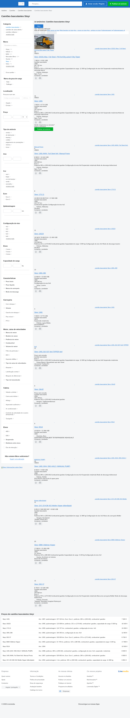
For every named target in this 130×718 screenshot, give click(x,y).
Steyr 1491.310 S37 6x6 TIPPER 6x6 (48, 352)
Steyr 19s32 (38, 389)
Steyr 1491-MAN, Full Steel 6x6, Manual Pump (52, 154)
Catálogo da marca (36, 690)
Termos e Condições (36, 676)
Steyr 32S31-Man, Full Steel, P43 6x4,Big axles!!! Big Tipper (57, 57)
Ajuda (3, 679)
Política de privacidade (37, 679)
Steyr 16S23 (39, 234)
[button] (36, 78)
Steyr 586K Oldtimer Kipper (44, 545)
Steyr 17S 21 (39, 195)
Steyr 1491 (38, 101)
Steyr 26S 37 (39, 584)
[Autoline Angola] (9, 4)
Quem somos (6, 676)
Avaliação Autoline (36, 686)
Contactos (5, 683)
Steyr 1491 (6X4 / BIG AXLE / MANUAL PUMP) (52, 466)
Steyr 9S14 (38, 427)
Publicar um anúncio (43, 129)
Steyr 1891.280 (40, 273)
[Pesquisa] (30, 4)
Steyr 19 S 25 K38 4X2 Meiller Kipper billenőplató (53, 506)
